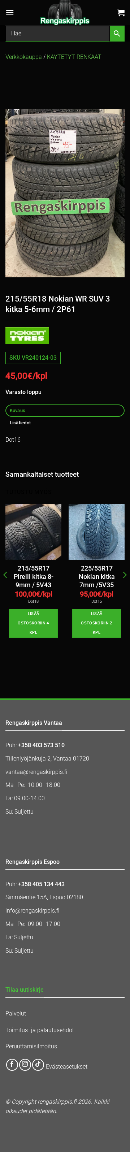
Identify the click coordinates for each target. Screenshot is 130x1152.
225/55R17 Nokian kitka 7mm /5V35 (97, 577)
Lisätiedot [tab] (20, 422)
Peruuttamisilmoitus (31, 1046)
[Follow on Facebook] (12, 1065)
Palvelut (15, 1013)
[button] (9, 12)
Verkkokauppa (23, 56)
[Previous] (5, 589)
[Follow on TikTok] (38, 1065)
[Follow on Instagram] (25, 1065)
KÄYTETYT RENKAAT (74, 56)
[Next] (124, 589)
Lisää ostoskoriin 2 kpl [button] (96, 623)
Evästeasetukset (66, 1066)
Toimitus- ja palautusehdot (39, 1030)
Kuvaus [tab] (18, 410)
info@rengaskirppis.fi (32, 910)
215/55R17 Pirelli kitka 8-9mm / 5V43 (33, 577)
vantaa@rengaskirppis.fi (36, 771)
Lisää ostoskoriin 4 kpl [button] (33, 623)
